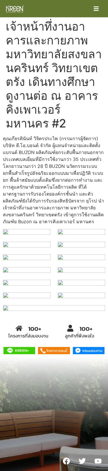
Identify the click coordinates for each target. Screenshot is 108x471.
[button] (96, 8)
